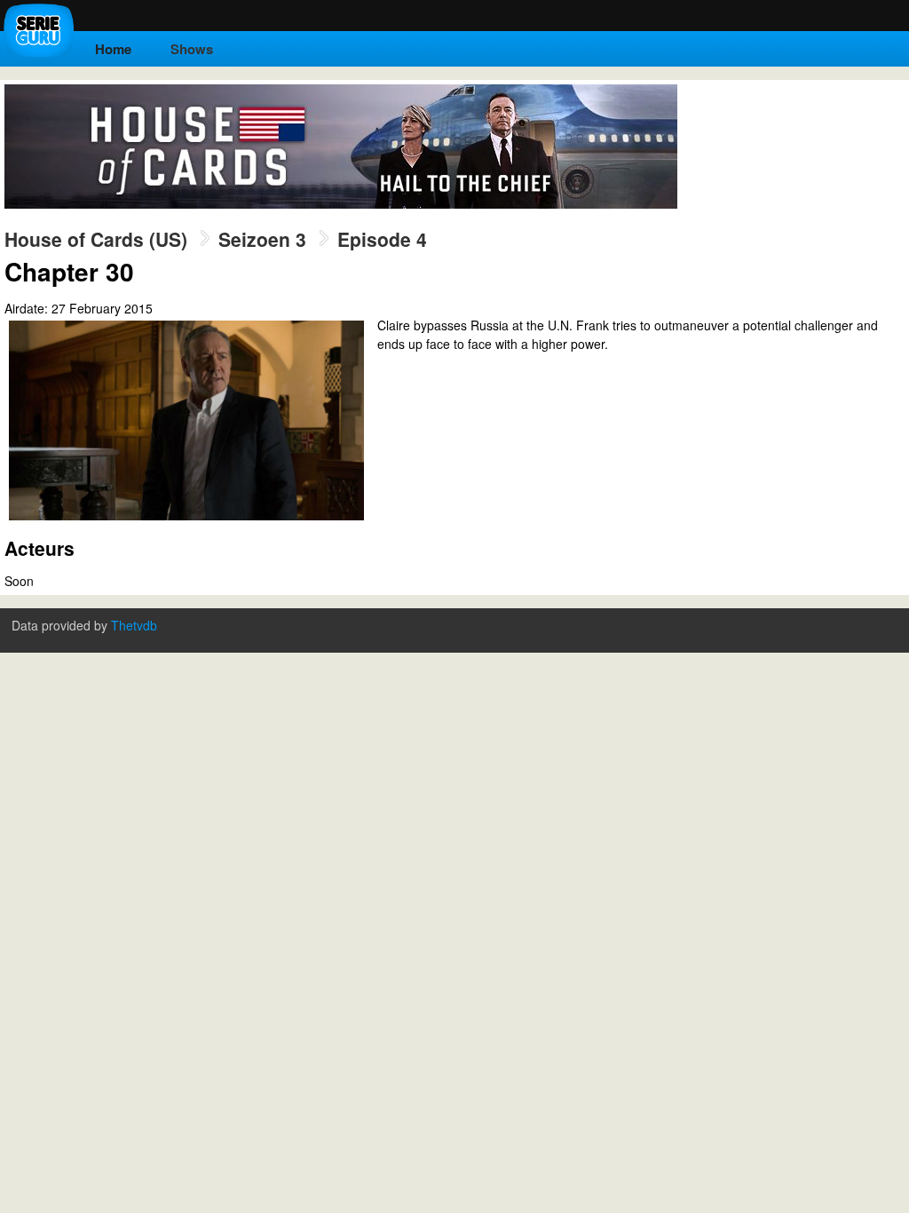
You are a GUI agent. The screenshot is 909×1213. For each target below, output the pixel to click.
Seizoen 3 (262, 239)
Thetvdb (134, 625)
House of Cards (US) (95, 239)
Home (113, 49)
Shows (191, 49)
